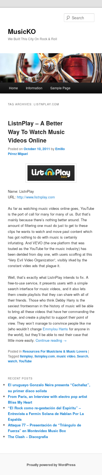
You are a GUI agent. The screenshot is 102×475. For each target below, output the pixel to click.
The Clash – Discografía (28, 436)
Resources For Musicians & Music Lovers (55, 351)
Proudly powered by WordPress (51, 464)
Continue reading (51, 340)
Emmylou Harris (55, 328)
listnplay (26, 356)
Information (34, 88)
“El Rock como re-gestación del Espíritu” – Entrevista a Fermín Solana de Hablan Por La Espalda (46, 413)
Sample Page (60, 88)
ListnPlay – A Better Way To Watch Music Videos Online (36, 131)
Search (82, 356)
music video (66, 356)
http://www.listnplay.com (36, 196)
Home (13, 88)
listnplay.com (45, 356)
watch (12, 361)
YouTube (25, 361)
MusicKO (22, 31)
